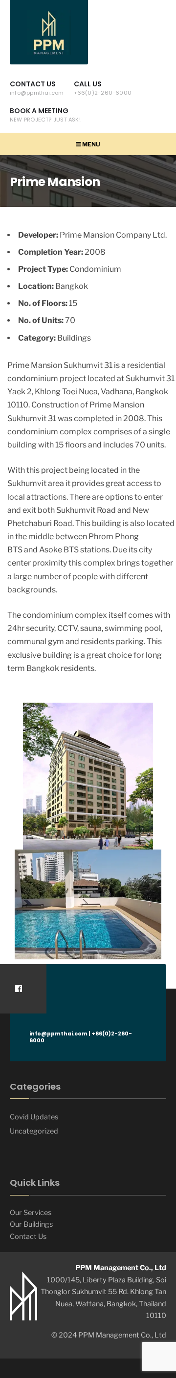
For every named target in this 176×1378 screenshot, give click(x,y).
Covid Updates (34, 1117)
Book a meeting (45, 114)
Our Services (30, 1212)
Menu (90, 144)
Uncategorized (34, 1131)
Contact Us (37, 88)
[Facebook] (18, 988)
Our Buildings (31, 1224)
